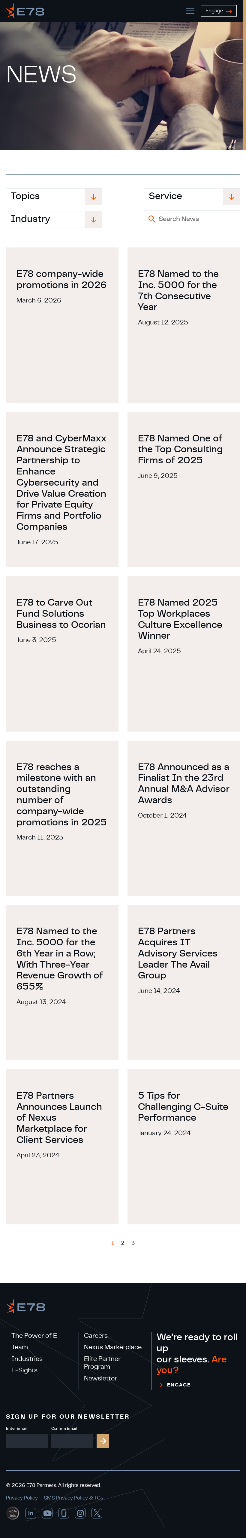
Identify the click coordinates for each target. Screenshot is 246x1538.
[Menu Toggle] (190, 10)
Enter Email (16, 1429)
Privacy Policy (22, 1497)
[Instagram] (80, 1513)
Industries (27, 1358)
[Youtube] (47, 1513)
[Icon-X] (97, 1513)
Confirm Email (64, 1429)
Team (19, 1347)
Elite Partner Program (102, 1362)
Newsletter (100, 1378)
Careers (96, 1335)
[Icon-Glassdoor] (63, 1513)
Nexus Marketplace (113, 1347)
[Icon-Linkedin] (31, 1513)
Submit (103, 1441)
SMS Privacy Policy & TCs (73, 1497)
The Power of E (34, 1335)
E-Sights (24, 1370)
